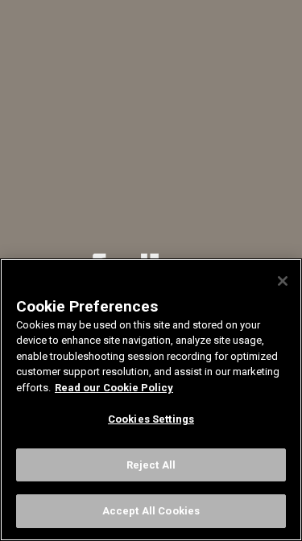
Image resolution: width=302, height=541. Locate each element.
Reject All (151, 465)
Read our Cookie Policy (114, 388)
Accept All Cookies (151, 511)
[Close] (282, 281)
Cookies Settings (151, 419)
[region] (151, 399)
